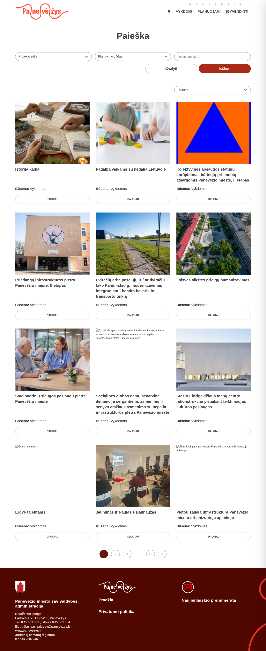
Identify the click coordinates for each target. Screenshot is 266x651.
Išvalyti (171, 69)
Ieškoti (224, 69)
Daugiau (52, 199)
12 (150, 554)
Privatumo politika (117, 611)
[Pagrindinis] (169, 11)
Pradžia (106, 600)
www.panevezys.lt (28, 630)
